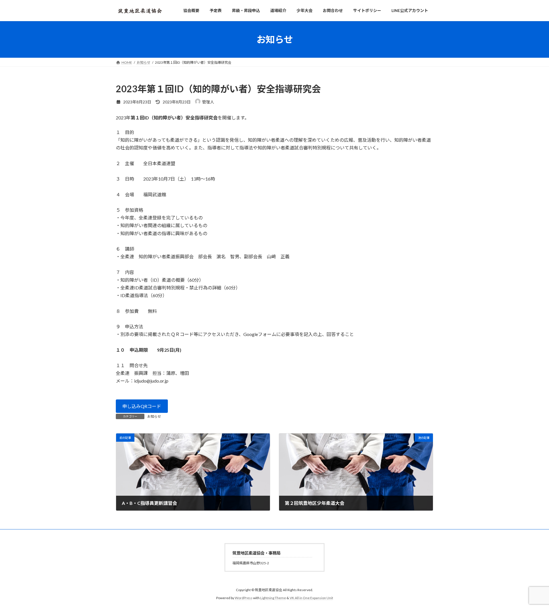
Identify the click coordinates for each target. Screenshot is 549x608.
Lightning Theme (273, 598)
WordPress (243, 598)
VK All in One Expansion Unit (311, 598)
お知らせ (154, 416)
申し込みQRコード (141, 406)
